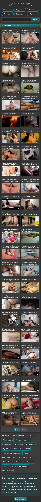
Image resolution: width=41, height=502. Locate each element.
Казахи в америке (23, 440)
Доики (6, 449)
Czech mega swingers (20, 466)
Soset (27, 453)
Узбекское (32, 10)
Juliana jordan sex (10, 436)
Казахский (8, 10)
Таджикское (20, 10)
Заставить (31, 462)
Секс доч (19, 444)
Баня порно (8, 440)
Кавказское (20, 14)
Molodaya (7, 462)
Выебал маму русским (21, 449)
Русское (32, 14)
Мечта (6, 466)
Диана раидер (26, 457)
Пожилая (18, 462)
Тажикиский (32, 444)
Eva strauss (8, 444)
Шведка (24, 436)
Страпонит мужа (10, 457)
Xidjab (33, 436)
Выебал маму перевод (12, 453)
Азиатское (7, 14)
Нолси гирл (8, 471)
